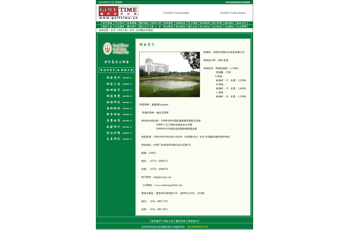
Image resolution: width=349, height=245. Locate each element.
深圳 (131, 30)
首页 (113, 30)
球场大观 (122, 30)
